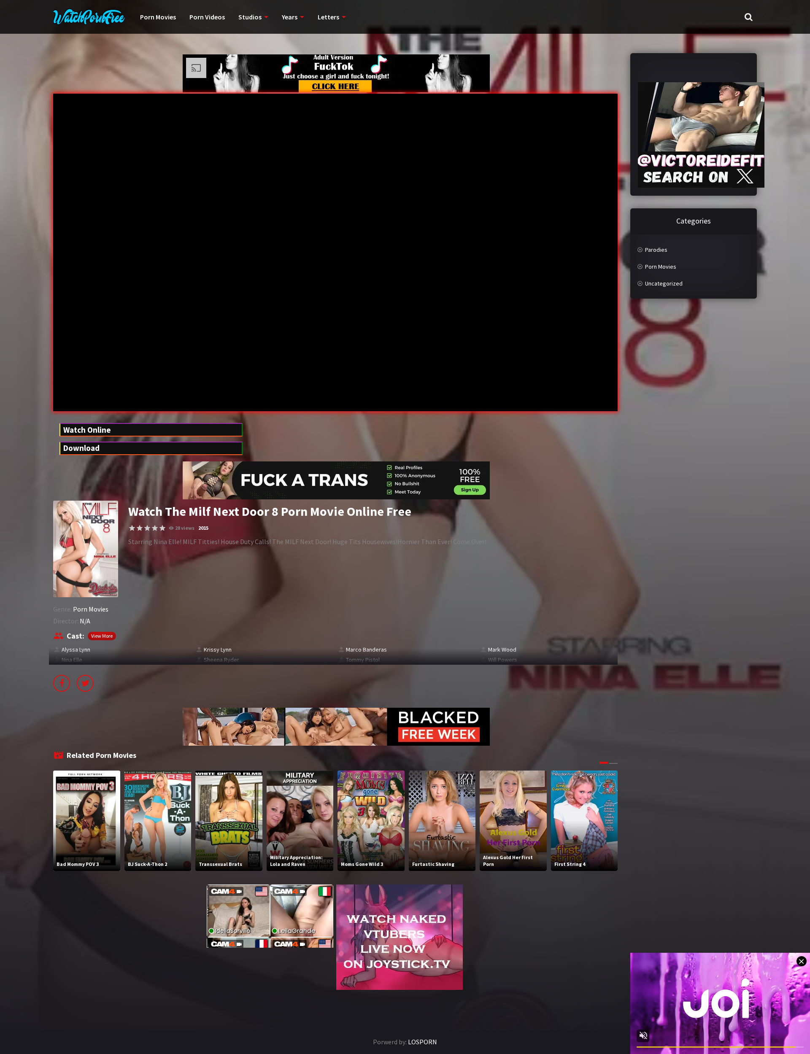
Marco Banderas (366, 649)
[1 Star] (132, 528)
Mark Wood (502, 649)
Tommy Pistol (363, 659)
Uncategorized (664, 283)
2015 (203, 528)
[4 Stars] (155, 528)
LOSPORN (422, 1042)
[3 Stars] (147, 528)
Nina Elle (72, 659)
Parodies (656, 249)
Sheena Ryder (221, 659)
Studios (250, 17)
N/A (85, 621)
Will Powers (502, 659)
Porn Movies (158, 17)
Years (289, 17)
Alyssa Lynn (76, 649)
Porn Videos (207, 17)
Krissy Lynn (218, 649)
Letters (328, 17)
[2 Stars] (139, 528)
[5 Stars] (162, 528)
